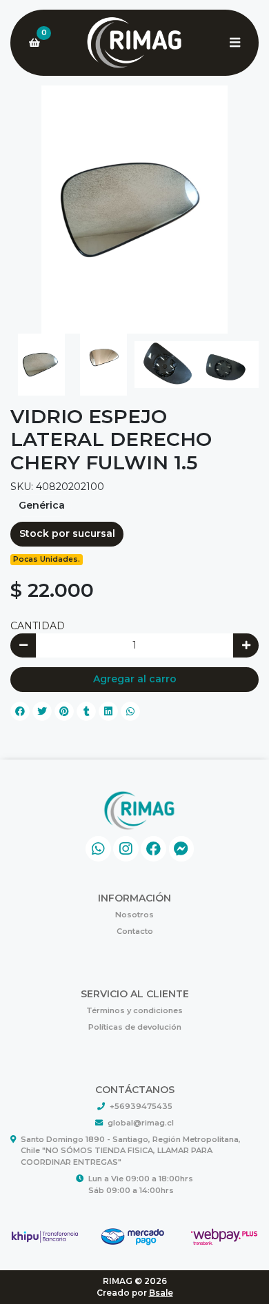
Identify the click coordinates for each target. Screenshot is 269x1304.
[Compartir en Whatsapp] (130, 711)
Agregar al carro (135, 679)
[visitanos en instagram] (126, 849)
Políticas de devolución (134, 1027)
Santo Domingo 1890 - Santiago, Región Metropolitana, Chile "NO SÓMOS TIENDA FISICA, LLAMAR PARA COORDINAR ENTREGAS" (131, 1151)
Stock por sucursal (67, 533)
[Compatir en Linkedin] (108, 711)
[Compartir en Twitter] (42, 711)
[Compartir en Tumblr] (86, 711)
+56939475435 (141, 1106)
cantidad (37, 626)
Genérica (42, 505)
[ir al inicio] (139, 810)
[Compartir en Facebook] (20, 711)
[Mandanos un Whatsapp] (98, 849)
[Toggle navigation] (234, 42)
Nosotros (134, 914)
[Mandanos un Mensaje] (182, 849)
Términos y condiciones (134, 1010)
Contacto (135, 931)
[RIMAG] (134, 43)
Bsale (161, 1292)
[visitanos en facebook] (153, 849)
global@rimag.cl (141, 1123)
